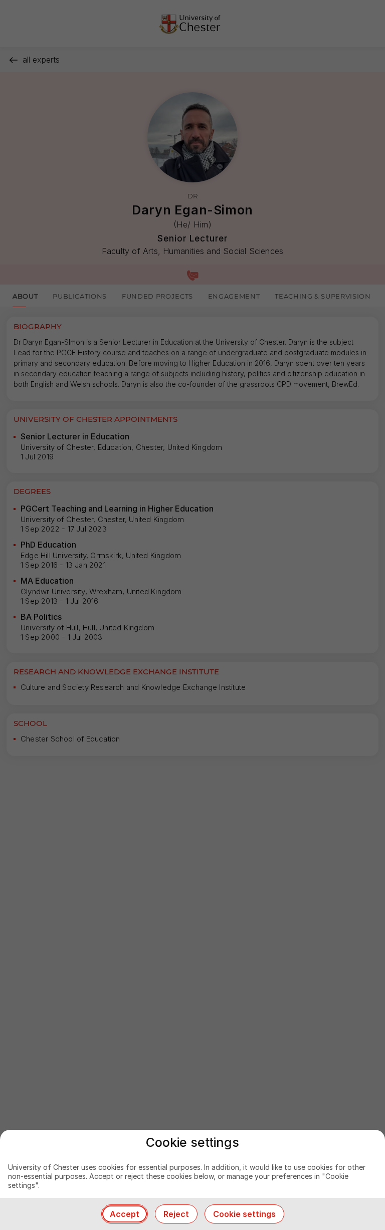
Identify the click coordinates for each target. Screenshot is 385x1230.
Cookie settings (244, 1214)
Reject (176, 1214)
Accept (124, 1214)
